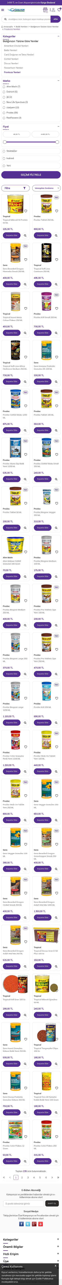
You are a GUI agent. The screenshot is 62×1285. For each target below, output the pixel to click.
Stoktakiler (11, 151)
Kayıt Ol (52, 1203)
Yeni (8, 165)
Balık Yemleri (22, 26)
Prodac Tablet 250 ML (44, 220)
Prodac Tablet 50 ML (12, 512)
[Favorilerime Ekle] (25, 211)
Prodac (37, 216)
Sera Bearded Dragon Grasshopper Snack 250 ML (45, 856)
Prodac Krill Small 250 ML (45, 317)
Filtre (7, 188)
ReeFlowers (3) (13, 117)
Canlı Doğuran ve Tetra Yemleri (19, 54)
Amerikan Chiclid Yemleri (16, 45)
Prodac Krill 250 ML (42, 707)
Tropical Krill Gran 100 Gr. (14, 999)
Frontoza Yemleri (12, 72)
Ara (56, 19)
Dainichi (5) (11, 91)
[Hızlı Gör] (25, 235)
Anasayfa (8, 26)
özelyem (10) (12, 107)
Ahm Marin (8, 557)
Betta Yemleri (10, 50)
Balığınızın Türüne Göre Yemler (45, 26)
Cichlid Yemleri (11, 59)
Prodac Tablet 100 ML (44, 415)
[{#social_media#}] (21, 1224)
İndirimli (10, 158)
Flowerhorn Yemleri (13, 67)
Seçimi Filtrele (31, 174)
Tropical (6, 216)
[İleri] (52, 1177)
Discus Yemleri (11, 63)
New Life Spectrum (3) (17, 102)
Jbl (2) (9, 97)
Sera (5, 265)
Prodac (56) (12, 112)
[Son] (58, 1177)
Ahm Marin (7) (13, 86)
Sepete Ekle (11, 235)
